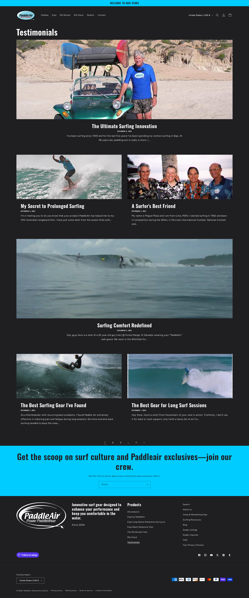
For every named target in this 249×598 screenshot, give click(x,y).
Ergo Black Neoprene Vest (140, 527)
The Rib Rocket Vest (137, 532)
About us (187, 509)
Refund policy (71, 591)
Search (186, 504)
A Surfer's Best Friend (153, 206)
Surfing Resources (192, 520)
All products (133, 512)
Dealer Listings (190, 530)
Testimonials (133, 542)
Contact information (104, 591)
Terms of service (86, 591)
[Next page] (144, 442)
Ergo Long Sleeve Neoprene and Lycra (146, 522)
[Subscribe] (147, 484)
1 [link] (105, 442)
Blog (185, 525)
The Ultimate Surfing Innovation (124, 126)
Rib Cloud (132, 537)
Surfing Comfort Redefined (124, 325)
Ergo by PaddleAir (136, 517)
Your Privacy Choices (193, 545)
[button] (217, 15)
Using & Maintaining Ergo (195, 515)
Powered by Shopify (40, 591)
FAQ (185, 540)
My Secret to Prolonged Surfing (52, 206)
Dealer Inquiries (190, 535)
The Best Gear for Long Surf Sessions (169, 405)
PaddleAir (27, 591)
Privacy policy (57, 591)
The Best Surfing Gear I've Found (53, 405)
